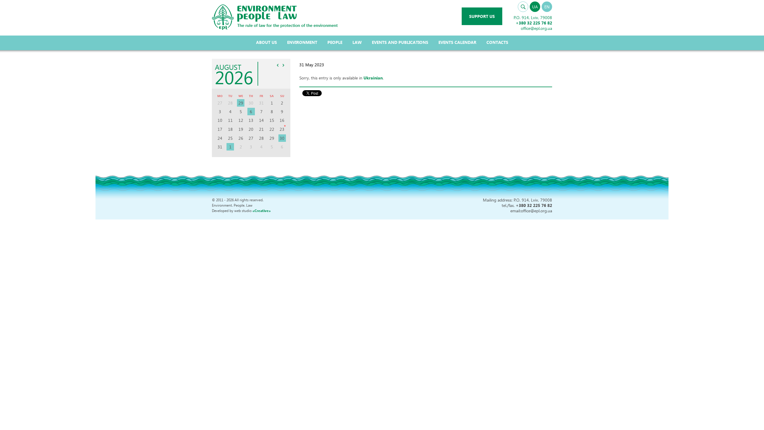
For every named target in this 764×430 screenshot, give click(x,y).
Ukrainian (373, 78)
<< (277, 65)
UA (535, 7)
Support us (482, 16)
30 (282, 138)
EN (546, 7)
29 (240, 103)
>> (283, 65)
